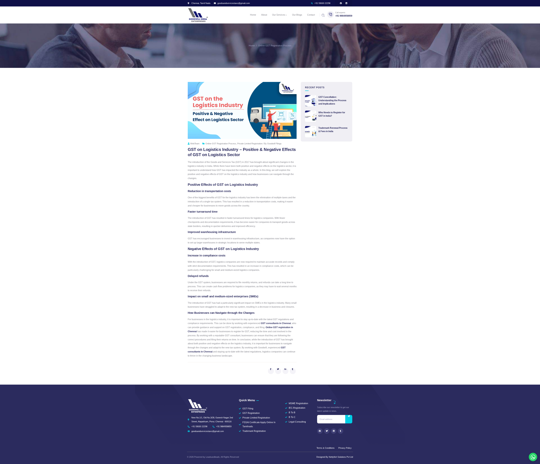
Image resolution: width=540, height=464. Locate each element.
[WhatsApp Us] (533, 457)
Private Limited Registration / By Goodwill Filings (259, 143)
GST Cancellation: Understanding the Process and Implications (332, 100)
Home (252, 45)
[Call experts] (330, 14)
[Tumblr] (340, 431)
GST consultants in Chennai (276, 323)
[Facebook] (341, 3)
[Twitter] (326, 431)
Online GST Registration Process (274, 45)
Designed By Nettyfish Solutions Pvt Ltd (334, 457)
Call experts (340, 12)
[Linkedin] (346, 3)
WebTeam (195, 143)
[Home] (198, 14)
